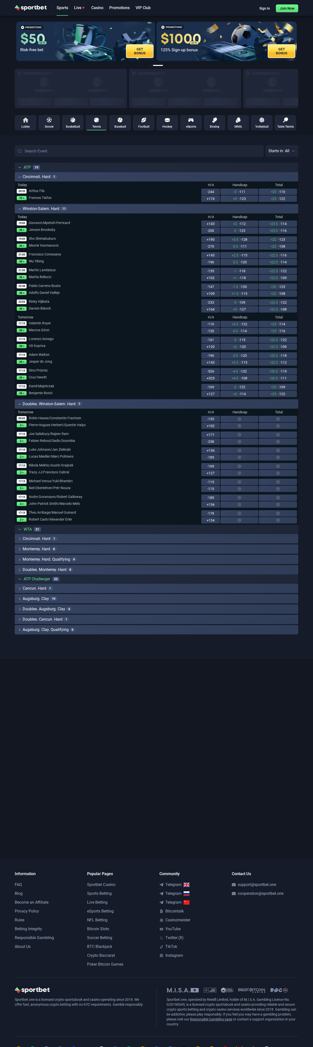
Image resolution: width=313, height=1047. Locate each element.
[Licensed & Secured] (227, 990)
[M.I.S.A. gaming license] (183, 990)
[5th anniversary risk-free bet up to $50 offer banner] (85, 41)
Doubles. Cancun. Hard (43, 619)
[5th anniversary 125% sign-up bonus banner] (226, 41)
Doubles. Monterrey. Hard (44, 569)
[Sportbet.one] (31, 8)
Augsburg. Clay (36, 598)
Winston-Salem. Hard (41, 208)
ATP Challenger (37, 579)
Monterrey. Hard (36, 549)
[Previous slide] (15, 41)
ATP (27, 167)
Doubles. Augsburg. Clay (44, 609)
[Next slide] (298, 41)
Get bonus (281, 51)
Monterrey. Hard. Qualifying (46, 559)
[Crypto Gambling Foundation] (210, 990)
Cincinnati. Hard (36, 176)
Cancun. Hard (34, 588)
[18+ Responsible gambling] (279, 990)
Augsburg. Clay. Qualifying (46, 629)
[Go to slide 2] (158, 65)
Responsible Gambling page (211, 1019)
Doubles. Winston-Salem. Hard (49, 404)
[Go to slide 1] (150, 65)
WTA (28, 529)
